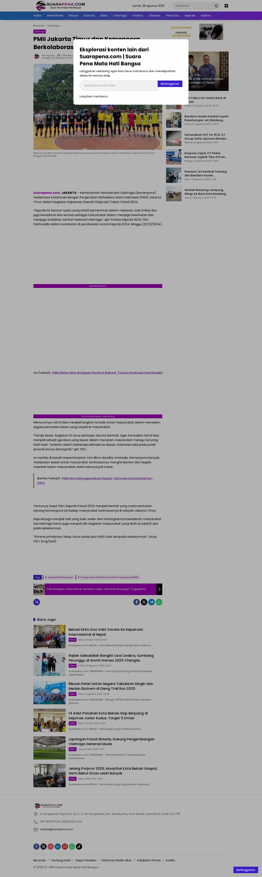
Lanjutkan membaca (94, 96)
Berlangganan (170, 84)
